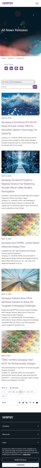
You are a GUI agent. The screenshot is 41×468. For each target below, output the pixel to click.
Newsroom (20, 58)
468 (13, 392)
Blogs (11, 64)
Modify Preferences (20, 460)
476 (3, 396)
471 (24, 392)
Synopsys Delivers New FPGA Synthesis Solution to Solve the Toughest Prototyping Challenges (18, 302)
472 (28, 392)
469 (17, 392)
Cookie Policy (26, 454)
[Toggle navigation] (37, 3)
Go (35, 87)
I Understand (20, 465)
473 (31, 392)
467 (9, 392)
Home (3, 58)
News (6, 64)
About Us (11, 58)
